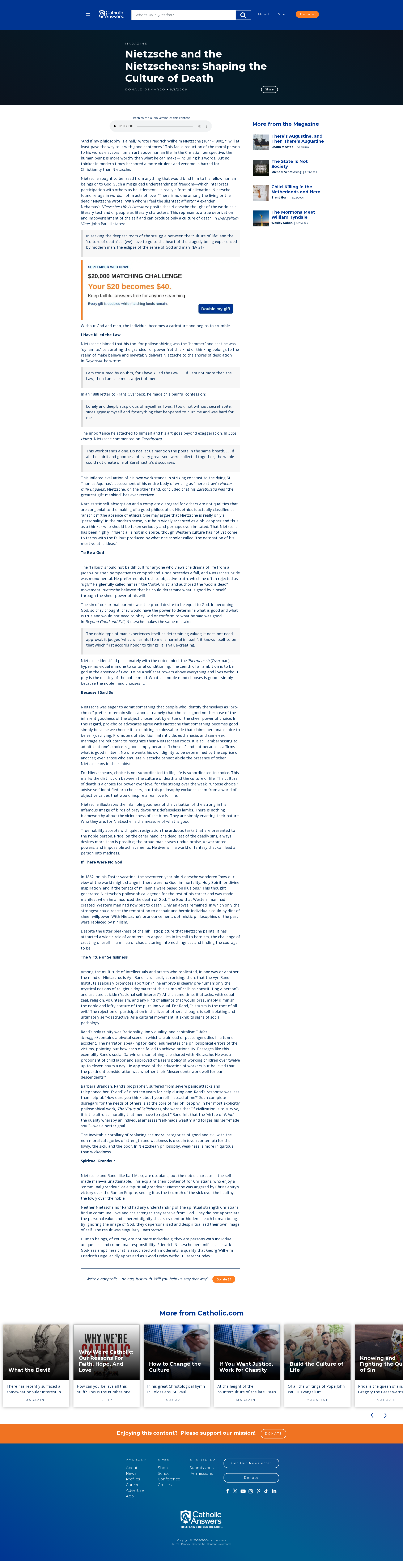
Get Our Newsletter (251, 1463)
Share (269, 89)
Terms (175, 1543)
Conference (169, 1479)
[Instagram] (251, 1491)
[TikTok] (266, 1491)
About (264, 14)
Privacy (185, 1543)
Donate (307, 14)
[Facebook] (227, 1491)
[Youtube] (243, 1491)
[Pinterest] (258, 1491)
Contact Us (198, 1543)
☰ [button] (88, 14)
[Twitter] (235, 1491)
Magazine (136, 43)
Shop (283, 14)
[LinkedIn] (274, 1491)
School (164, 1473)
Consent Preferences (219, 1543)
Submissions (202, 1468)
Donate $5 (224, 1279)
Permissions (201, 1473)
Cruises (165, 1485)
